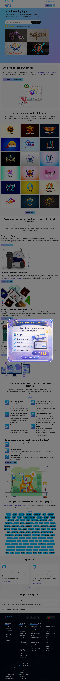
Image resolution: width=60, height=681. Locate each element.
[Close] (51, 320)
